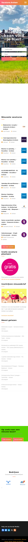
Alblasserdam (17, 539)
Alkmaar (24, 539)
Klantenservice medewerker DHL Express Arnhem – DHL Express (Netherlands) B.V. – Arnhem (12, 347)
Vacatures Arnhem (9, 2)
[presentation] (1, 488)
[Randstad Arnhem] (6, 483)
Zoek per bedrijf (18, 439)
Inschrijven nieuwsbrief (7, 315)
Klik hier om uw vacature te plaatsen (10, 279)
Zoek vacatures (7, 439)
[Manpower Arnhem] (21, 483)
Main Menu (25, 2)
